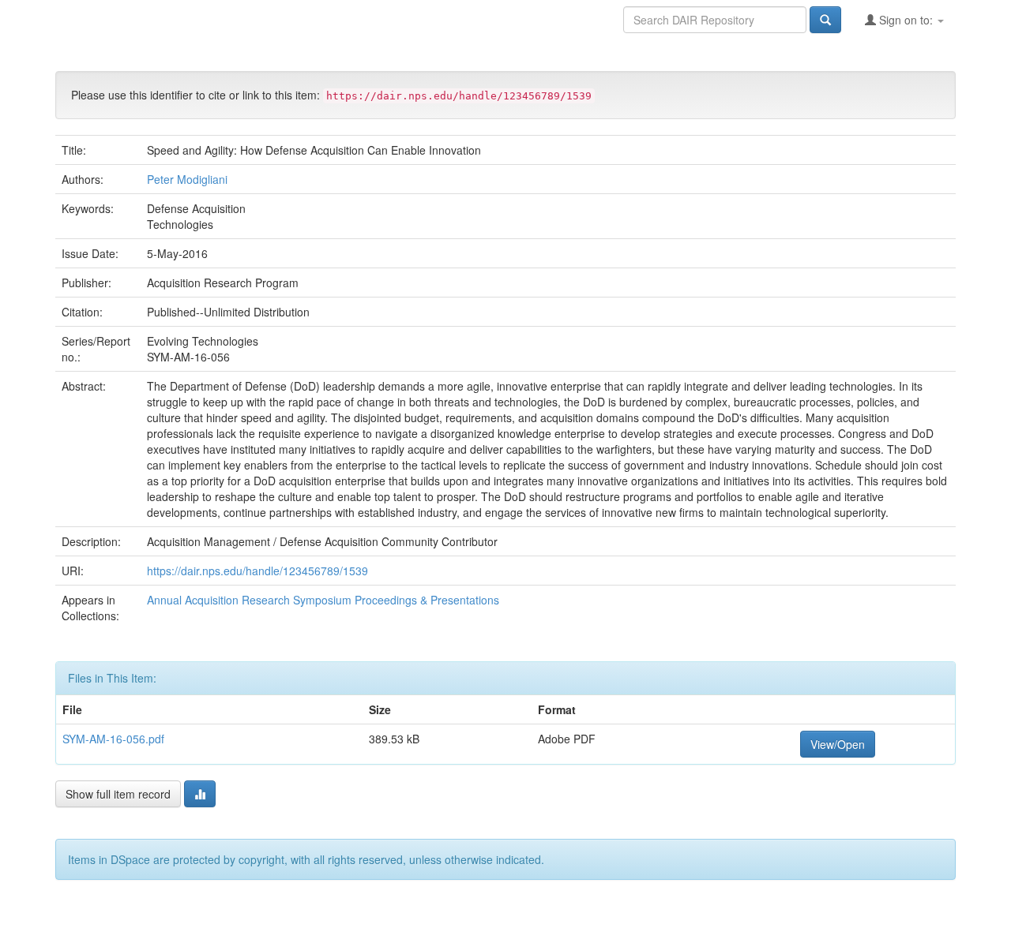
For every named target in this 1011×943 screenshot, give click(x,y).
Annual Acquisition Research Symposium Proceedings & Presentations (323, 600)
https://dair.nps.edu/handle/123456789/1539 (257, 570)
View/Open (837, 744)
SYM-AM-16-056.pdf (113, 739)
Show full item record (118, 794)
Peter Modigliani (187, 179)
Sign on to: (906, 20)
